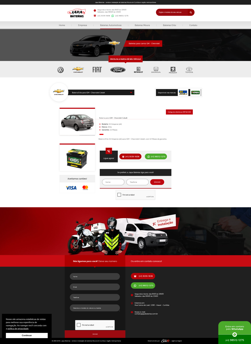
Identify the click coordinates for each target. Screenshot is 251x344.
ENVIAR (157, 182)
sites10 (165, 341)
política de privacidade (18, 329)
